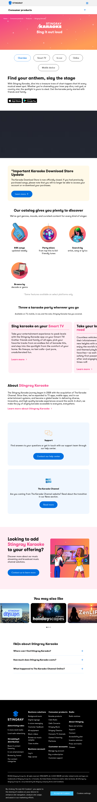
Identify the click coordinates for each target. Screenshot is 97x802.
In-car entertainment (16, 752)
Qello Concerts (54, 723)
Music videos (33, 734)
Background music (35, 716)
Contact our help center (48, 456)
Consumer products (20, 10)
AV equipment (33, 730)
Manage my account (56, 751)
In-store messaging (35, 723)
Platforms (52, 741)
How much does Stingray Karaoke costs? (34, 659)
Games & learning (55, 737)
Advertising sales (16, 725)
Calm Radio (52, 720)
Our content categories (12, 760)
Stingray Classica (55, 730)
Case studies (33, 743)
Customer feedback (35, 727)
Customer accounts (58, 746)
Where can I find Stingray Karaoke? (32, 651)
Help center (32, 757)
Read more (48, 504)
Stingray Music (54, 727)
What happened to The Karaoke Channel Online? (39, 668)
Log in (30, 753)
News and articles (76, 726)
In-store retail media (15, 730)
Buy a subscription (55, 754)
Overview (22, 58)
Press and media (75, 744)
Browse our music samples (35, 738)
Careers (72, 747)
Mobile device (48, 67)
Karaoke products (55, 716)
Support (72, 729)
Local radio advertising (16, 733)
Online (76, 58)
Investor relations (75, 740)
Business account (36, 749)
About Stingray (76, 721)
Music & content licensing (14, 747)
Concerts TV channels (56, 734)
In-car (59, 58)
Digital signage (34, 720)
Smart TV (41, 58)
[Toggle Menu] (85, 10)
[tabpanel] (48, 613)
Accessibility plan (76, 737)
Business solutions (37, 712)
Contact (72, 733)
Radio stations (74, 716)
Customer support (55, 758)
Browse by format (14, 755)
